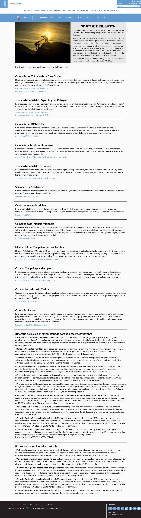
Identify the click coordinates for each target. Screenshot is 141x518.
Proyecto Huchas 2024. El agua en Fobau (31, 325)
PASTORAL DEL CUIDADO (74, 18)
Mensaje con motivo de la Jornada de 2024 (32, 115)
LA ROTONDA (100, 18)
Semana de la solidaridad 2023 (27, 196)
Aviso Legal (111, 512)
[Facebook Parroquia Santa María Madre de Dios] (110, 508)
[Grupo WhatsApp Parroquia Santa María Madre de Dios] (126, 508)
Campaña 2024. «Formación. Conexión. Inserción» (35, 280)
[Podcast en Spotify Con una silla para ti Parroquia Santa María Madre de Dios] (135, 508)
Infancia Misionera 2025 (25, 238)
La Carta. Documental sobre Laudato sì (30, 91)
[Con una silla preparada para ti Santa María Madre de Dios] (139, 508)
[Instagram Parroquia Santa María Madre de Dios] (118, 508)
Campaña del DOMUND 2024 (27, 136)
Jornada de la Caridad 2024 (26, 301)
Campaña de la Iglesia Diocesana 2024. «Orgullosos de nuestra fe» (41, 157)
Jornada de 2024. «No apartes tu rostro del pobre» (35, 178)
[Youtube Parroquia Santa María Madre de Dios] (122, 508)
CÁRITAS (59, 18)
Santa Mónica (136, 1)
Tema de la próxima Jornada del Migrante (31, 112)
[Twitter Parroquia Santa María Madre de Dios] (114, 508)
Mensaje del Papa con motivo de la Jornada (32, 88)
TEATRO (89, 18)
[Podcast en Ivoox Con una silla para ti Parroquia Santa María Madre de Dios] (130, 508)
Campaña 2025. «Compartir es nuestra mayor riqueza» (37, 259)
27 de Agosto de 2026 (134, 3)
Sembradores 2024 (22, 215)
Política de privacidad (115, 515)
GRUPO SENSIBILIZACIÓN (43, 18)
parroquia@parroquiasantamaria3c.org (48, 508)
